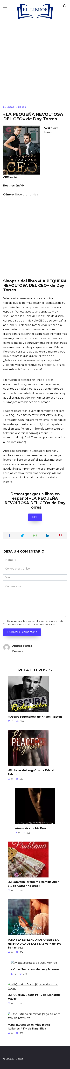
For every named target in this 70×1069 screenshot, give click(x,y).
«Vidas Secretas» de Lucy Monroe (35, 969)
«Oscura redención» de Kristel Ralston (35, 716)
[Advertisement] (35, 67)
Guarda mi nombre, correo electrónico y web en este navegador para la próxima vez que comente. (35, 622)
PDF (35, 517)
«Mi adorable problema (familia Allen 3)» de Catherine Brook (33, 883)
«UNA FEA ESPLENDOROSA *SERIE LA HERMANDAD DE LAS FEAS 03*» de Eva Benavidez (34, 943)
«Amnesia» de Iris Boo (30, 828)
